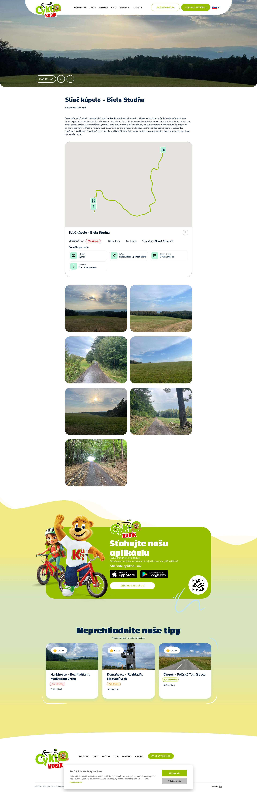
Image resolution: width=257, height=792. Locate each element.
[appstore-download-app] (123, 574)
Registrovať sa (165, 7)
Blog (113, 7)
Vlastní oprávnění (76, 782)
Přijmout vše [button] (174, 773)
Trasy (92, 7)
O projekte (80, 7)
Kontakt (137, 7)
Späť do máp (46, 79)
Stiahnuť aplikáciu (195, 7)
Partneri (124, 7)
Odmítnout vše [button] (174, 781)
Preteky (103, 7)
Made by (214, 787)
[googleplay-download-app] (154, 574)
